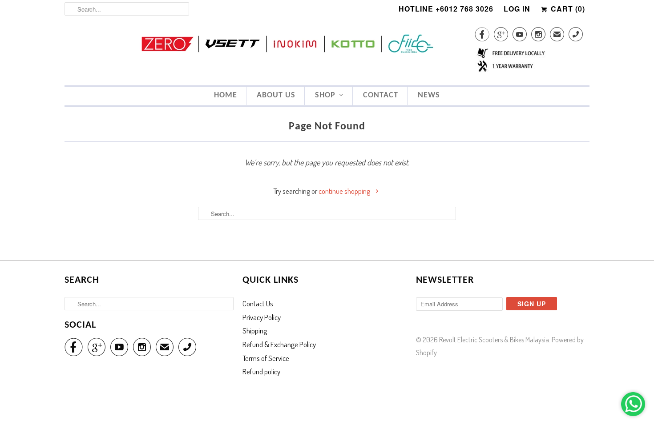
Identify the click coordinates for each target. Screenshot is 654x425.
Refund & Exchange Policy (279, 344)
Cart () (567, 9)
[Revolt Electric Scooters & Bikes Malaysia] (327, 44)
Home (225, 95)
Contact (380, 95)
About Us (276, 95)
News (429, 95)
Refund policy (261, 371)
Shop (325, 95)
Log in (517, 9)
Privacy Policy (261, 317)
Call (576, 36)
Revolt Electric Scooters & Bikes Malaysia (494, 339)
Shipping (254, 330)
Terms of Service (265, 358)
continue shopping (345, 191)
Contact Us (257, 303)
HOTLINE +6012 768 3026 (446, 9)
